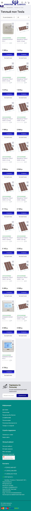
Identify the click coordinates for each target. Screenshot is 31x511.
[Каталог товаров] (2, 2)
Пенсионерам (6, 420)
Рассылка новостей (8, 454)
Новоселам (5, 412)
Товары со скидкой (8, 425)
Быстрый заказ (8, 58)
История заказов (7, 449)
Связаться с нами (7, 434)
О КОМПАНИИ (6, 417)
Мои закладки (6, 451)
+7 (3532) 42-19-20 (10, 474)
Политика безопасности (9, 423)
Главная (3, 7)
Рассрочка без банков (8, 415)
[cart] (28, 2)
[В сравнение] (13, 27)
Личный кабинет (7, 446)
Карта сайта (5, 437)
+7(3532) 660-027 (10, 467)
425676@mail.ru (8, 477)
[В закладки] (13, 23)
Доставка (5, 409)
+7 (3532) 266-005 (10, 470)
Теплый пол (10, 7)
